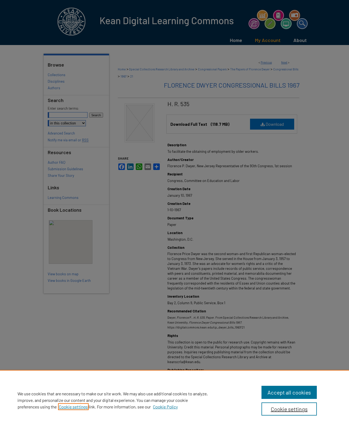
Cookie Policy (165, 406)
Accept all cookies (289, 392)
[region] (174, 400)
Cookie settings (73, 406)
